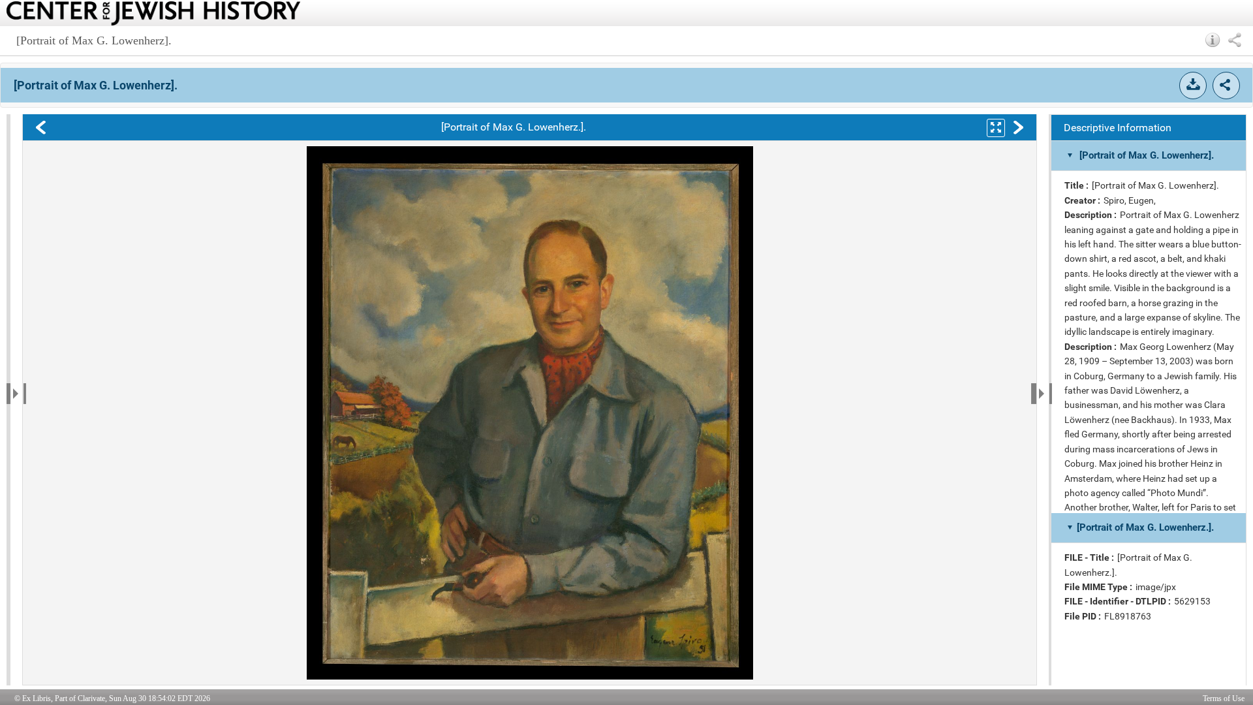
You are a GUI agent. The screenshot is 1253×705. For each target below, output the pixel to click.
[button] (1212, 40)
